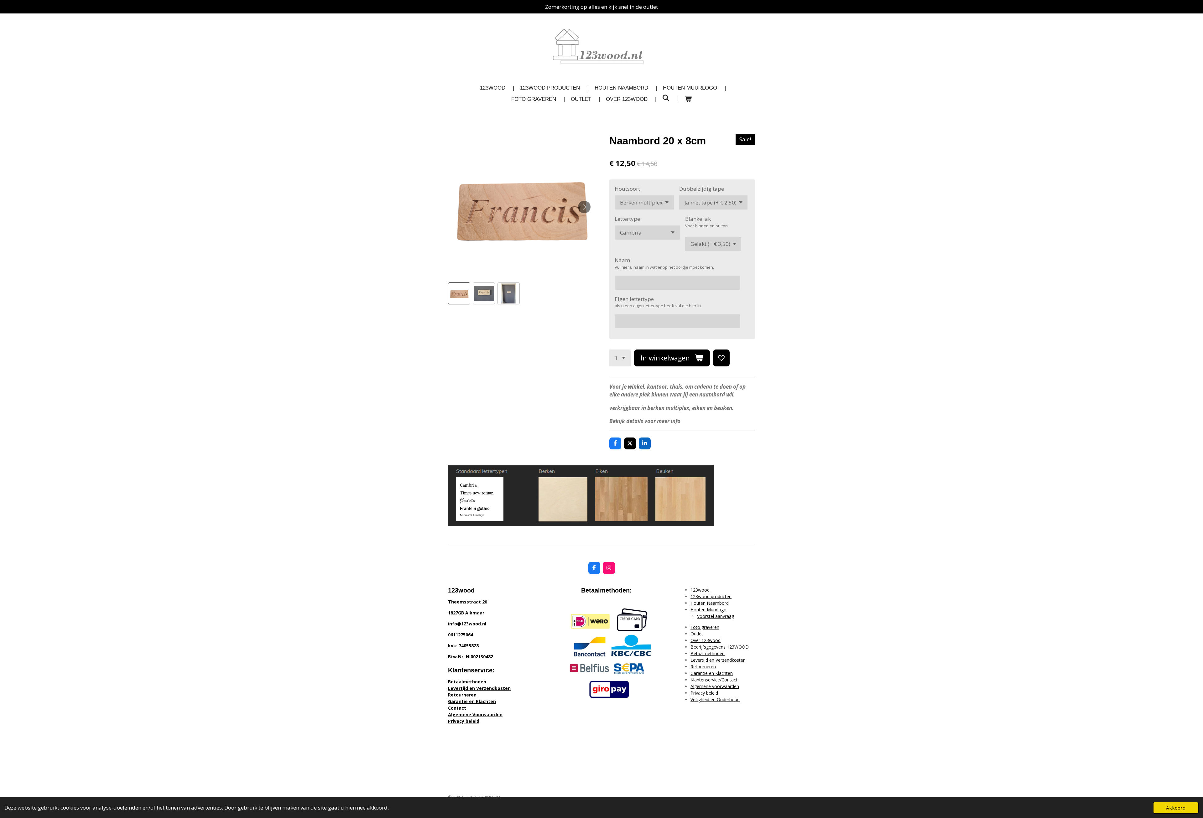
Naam (622, 260)
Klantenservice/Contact (713, 680)
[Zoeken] (666, 98)
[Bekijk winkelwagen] (688, 99)
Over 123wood (705, 640)
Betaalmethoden (467, 682)
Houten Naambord (709, 603)
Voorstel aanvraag (715, 616)
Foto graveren (704, 627)
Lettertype (627, 218)
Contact (457, 708)
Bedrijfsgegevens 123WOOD (719, 647)
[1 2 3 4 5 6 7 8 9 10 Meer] (620, 357)
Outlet (696, 634)
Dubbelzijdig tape (701, 188)
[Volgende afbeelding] (584, 207)
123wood (700, 590)
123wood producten (711, 596)
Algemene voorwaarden (714, 686)
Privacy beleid (463, 721)
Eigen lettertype (634, 299)
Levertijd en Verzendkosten (479, 688)
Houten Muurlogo (708, 610)
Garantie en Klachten (472, 701)
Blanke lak (698, 218)
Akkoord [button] (1175, 808)
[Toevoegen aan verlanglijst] (721, 357)
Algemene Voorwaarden (475, 714)
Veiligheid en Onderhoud (715, 699)
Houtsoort (627, 188)
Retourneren (462, 695)
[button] (459, 293)
